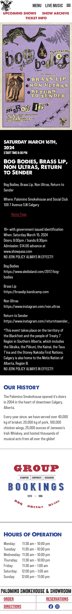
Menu (37, 5)
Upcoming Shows (19, 13)
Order (9, 598)
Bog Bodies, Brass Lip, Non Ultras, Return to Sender (36, 167)
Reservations (57, 598)
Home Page (19, 214)
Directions (12, 606)
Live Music (54, 5)
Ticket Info (36, 18)
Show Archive (55, 13)
